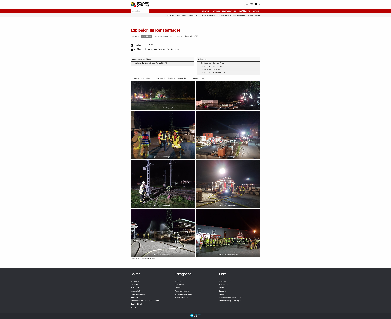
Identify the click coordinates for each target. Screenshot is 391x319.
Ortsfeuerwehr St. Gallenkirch (213, 72)
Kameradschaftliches (183, 294)
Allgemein (179, 281)
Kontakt (255, 11)
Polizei (221, 288)
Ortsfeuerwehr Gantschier (211, 66)
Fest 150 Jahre (244, 11)
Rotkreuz (222, 284)
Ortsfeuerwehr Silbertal (210, 69)
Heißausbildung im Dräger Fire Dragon (157, 49)
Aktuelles (216, 11)
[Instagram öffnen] (259, 4)
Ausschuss (181, 15)
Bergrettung (224, 281)
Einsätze (178, 288)
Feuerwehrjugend (229, 11)
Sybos (250, 15)
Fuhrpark (171, 15)
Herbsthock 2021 (143, 45)
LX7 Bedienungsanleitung (229, 301)
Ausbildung (146, 36)
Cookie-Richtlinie (137, 304)
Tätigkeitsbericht (208, 15)
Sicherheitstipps (181, 297)
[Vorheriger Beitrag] (132, 45)
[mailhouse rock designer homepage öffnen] (195, 317)
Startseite (206, 11)
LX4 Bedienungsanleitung (229, 297)
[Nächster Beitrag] (132, 50)
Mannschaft (194, 15)
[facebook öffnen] (256, 4)
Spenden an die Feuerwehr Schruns (231, 15)
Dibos (257, 15)
